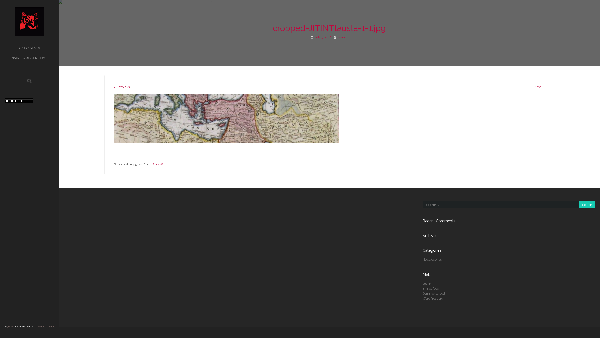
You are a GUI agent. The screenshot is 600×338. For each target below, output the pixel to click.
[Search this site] (29, 81)
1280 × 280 (157, 164)
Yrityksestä (29, 48)
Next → (539, 87)
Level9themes (44, 326)
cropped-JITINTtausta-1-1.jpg (329, 28)
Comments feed (434, 293)
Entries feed (431, 288)
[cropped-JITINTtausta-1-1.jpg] (226, 118)
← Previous (122, 87)
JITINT (11, 326)
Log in (427, 283)
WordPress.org (433, 298)
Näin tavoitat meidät (29, 58)
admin (342, 37)
